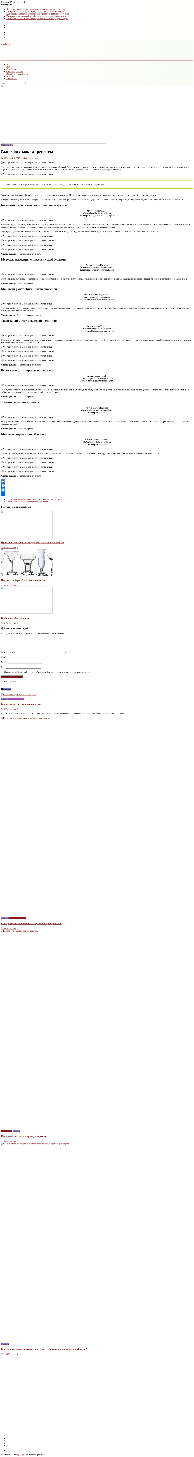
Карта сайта (11, 79)
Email (4, 662)
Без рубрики (6, 1131)
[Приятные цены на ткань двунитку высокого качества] (27, 537)
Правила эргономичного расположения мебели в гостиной (34, 499)
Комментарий (8, 653)
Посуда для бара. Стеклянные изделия (23, 580)
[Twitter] (97, 490)
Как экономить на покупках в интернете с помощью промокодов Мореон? (44, 1349)
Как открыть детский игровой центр (22, 704)
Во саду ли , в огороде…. (17, 74)
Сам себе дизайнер (14, 71)
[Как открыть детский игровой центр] (18, 694)
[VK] (97, 481)
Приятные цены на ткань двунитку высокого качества (32, 542)
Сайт (3, 667)
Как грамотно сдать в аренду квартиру (23, 1136)
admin (23, 158)
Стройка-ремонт (13, 69)
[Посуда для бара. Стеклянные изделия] (27, 575)
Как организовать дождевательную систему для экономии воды (35, 11)
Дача (8, 67)
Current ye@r (7, 681)
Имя (3, 657)
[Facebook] (97, 485)
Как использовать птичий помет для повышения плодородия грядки (37, 18)
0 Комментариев (33, 158)
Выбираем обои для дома (15, 618)
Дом (8, 64)
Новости (10, 76)
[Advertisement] (49, 51)
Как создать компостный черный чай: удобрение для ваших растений (37, 14)
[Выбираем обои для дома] (27, 613)
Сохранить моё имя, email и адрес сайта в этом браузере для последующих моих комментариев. (47, 672)
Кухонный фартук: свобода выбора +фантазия (28, 502)
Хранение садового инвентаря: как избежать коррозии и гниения (35, 9)
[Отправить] (97, 494)
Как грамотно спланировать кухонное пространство (31, 923)
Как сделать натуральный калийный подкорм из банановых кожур (36, 16)
